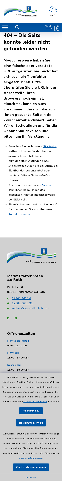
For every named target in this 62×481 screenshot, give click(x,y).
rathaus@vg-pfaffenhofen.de (30, 308)
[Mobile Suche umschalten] (17, 27)
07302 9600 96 (22, 303)
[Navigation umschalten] (5, 27)
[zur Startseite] (20, 11)
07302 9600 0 (21, 298)
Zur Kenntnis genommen (31, 467)
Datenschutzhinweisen (35, 401)
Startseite (50, 146)
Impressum (31, 477)
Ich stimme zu (31, 410)
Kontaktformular (19, 214)
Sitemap (47, 185)
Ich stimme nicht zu (31, 423)
